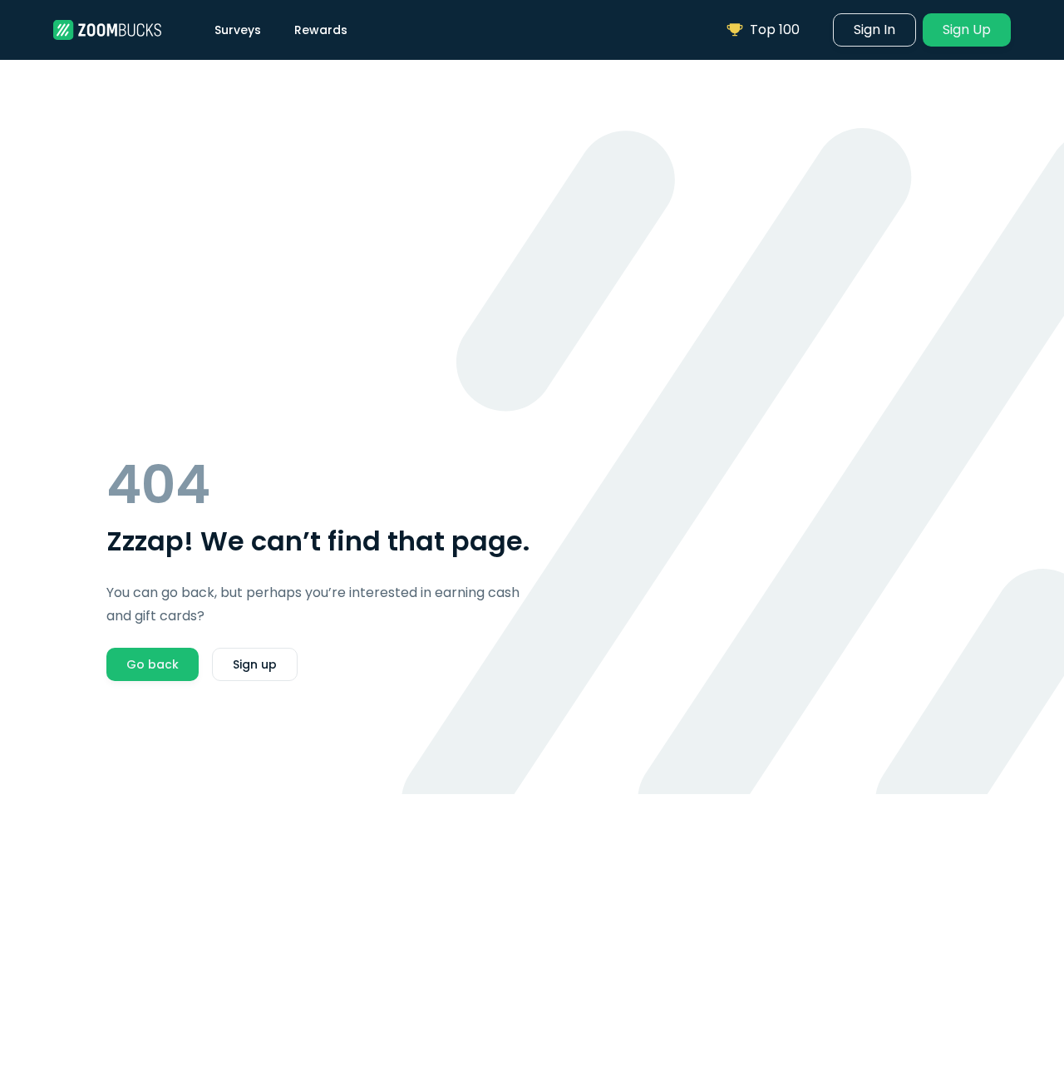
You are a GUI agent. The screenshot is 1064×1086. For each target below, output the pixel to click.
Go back (152, 664)
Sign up (255, 664)
